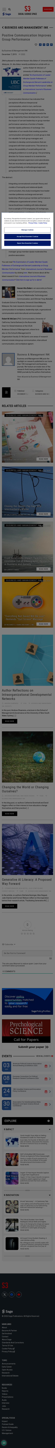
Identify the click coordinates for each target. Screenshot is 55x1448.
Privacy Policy (33, 223)
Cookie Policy (42, 223)
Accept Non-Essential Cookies (27, 236)
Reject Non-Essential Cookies (27, 243)
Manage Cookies (27, 230)
